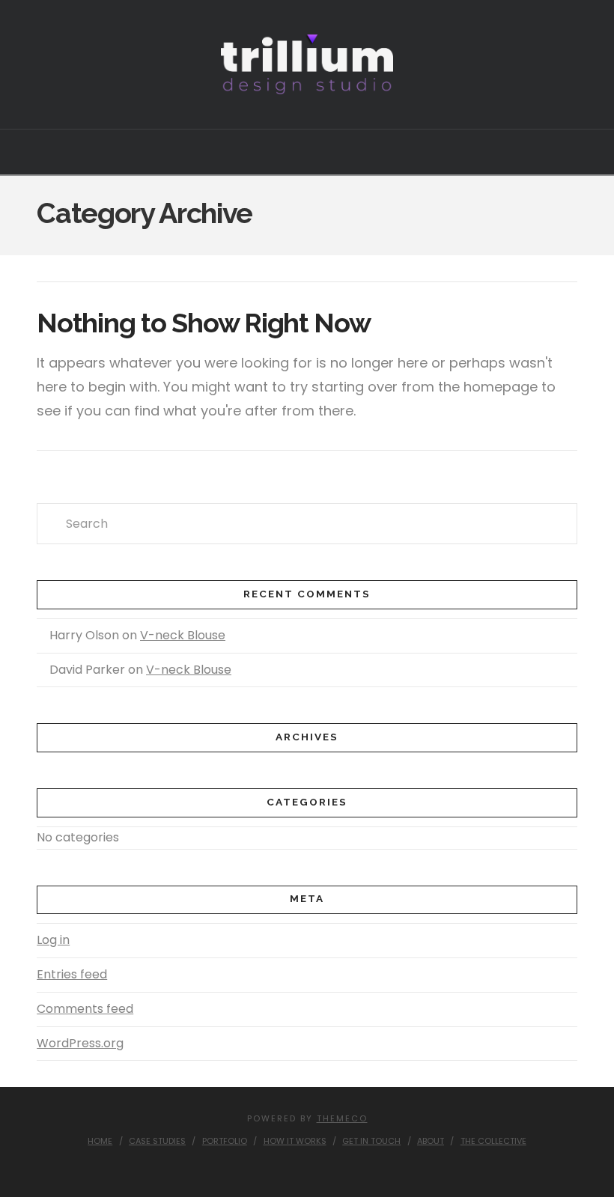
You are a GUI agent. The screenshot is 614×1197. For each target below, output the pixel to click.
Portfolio (224, 1141)
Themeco (342, 1118)
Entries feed (72, 974)
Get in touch (371, 1141)
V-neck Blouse (182, 635)
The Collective (493, 1141)
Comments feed (85, 1008)
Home (100, 1141)
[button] (307, 150)
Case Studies (157, 1141)
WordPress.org (80, 1043)
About (430, 1141)
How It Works (295, 1141)
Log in (53, 939)
